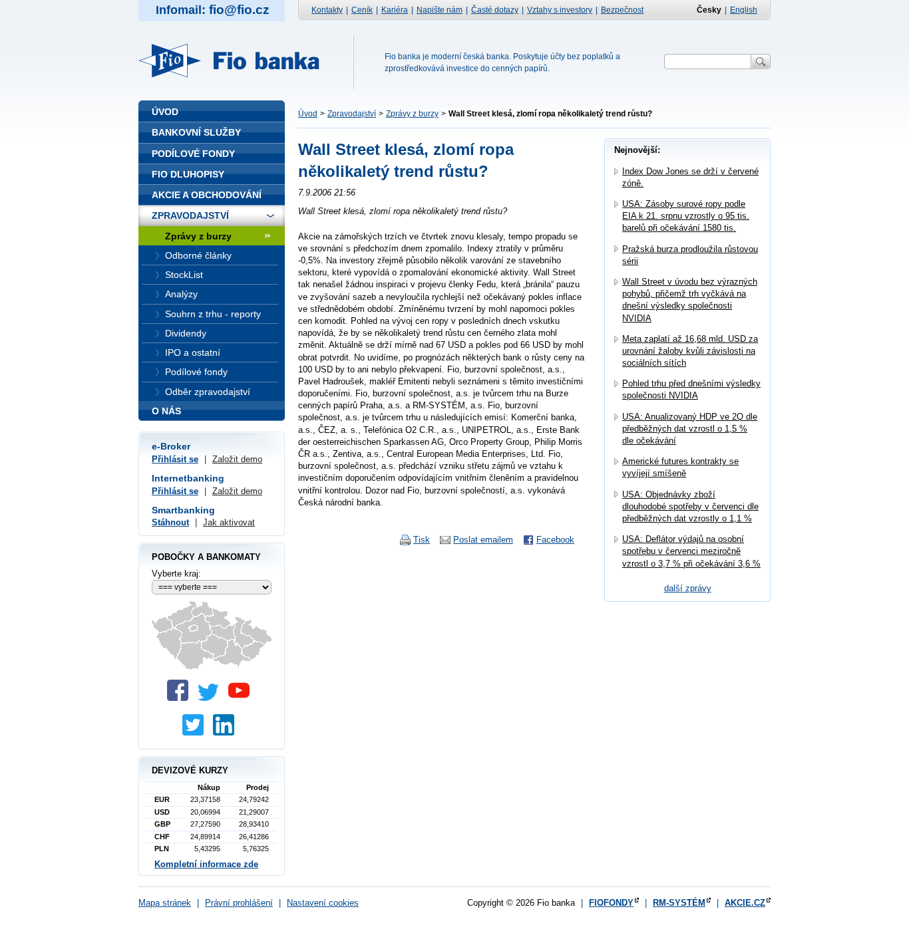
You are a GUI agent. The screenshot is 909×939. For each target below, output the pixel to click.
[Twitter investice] (196, 733)
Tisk (421, 540)
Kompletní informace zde (206, 864)
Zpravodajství (351, 113)
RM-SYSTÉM (679, 903)
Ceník (362, 10)
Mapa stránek (164, 903)
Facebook (555, 540)
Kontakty (327, 10)
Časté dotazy (494, 10)
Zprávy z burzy (412, 113)
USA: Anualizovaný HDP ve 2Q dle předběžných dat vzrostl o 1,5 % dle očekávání (689, 429)
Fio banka (237, 60)
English (743, 10)
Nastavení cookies (323, 903)
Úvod (307, 113)
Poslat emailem (483, 540)
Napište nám (439, 10)
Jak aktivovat (229, 522)
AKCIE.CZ (745, 903)
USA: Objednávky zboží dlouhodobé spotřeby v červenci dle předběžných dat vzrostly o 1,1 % (690, 506)
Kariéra (394, 10)
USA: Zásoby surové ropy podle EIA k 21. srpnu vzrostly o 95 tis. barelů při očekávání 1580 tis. (685, 216)
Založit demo (237, 459)
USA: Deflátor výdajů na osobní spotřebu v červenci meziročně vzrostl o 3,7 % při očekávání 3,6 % (691, 551)
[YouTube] (242, 698)
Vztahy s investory (559, 10)
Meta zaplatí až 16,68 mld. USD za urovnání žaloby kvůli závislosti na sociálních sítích (690, 351)
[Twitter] (212, 698)
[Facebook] (181, 698)
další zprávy (687, 588)
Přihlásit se (175, 459)
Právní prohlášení (239, 903)
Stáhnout (170, 522)
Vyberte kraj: (176, 574)
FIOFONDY (611, 903)
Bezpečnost (622, 10)
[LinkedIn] (227, 733)
